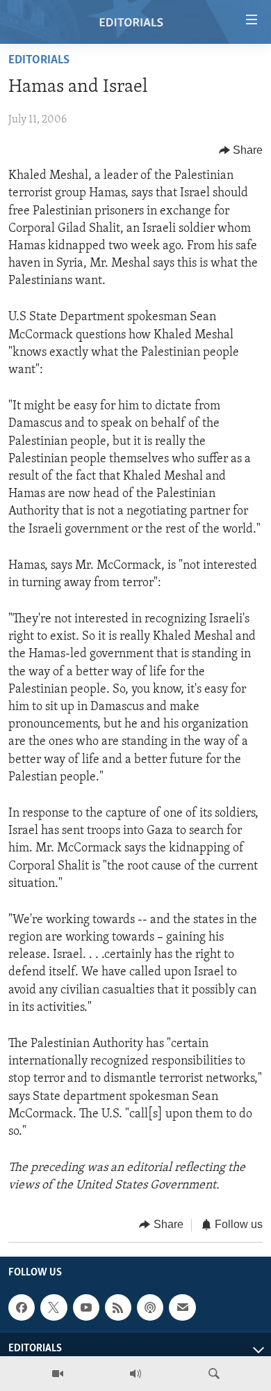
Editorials (38, 60)
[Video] (58, 1373)
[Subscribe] (182, 1307)
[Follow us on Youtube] (86, 1307)
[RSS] (118, 1307)
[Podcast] (150, 1307)
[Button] (241, 150)
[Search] (214, 1373)
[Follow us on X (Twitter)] (53, 1307)
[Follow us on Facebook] (21, 1307)
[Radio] (135, 1373)
